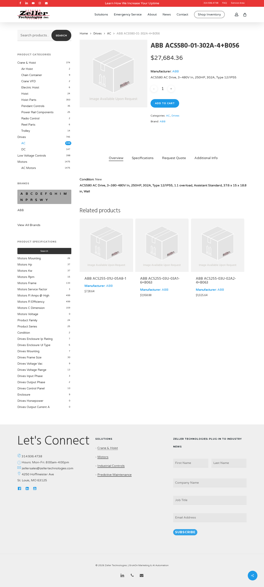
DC (23, 149)
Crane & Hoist (26, 62)
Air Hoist (27, 69)
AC (23, 143)
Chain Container (31, 75)
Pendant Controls (32, 106)
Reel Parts (28, 124)
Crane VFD (28, 81)
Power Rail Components (37, 112)
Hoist (24, 93)
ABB (20, 210)
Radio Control (30, 118)
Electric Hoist (30, 87)
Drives (21, 137)
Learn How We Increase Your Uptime (132, 3)
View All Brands (28, 225)
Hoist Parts (28, 100)
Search (61, 35)
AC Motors (28, 168)
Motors (22, 162)
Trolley (25, 131)
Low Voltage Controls (31, 155)
